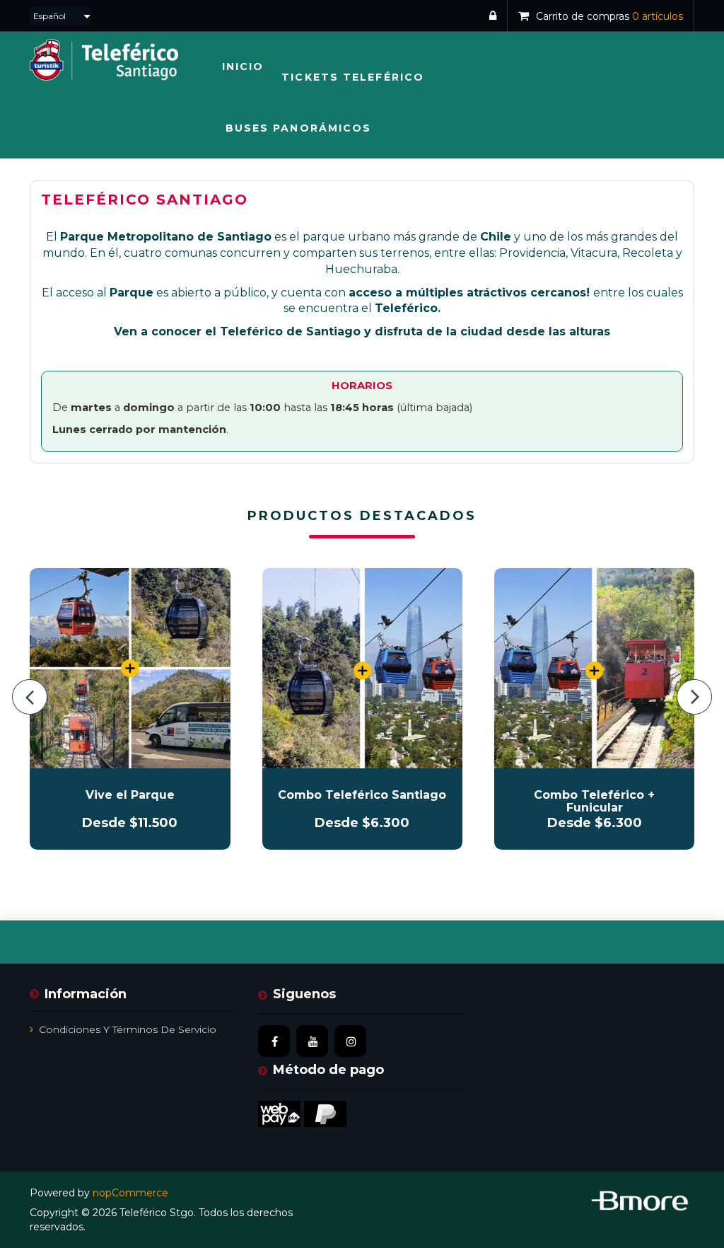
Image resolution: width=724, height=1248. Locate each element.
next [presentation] (694, 697)
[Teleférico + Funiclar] (594, 668)
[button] (353, 77)
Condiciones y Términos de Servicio (127, 1029)
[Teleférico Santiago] (362, 668)
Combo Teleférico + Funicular (594, 801)
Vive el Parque (130, 795)
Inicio (243, 66)
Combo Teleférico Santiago (362, 795)
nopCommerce (130, 1192)
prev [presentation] (29, 697)
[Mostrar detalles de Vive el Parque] (130, 668)
